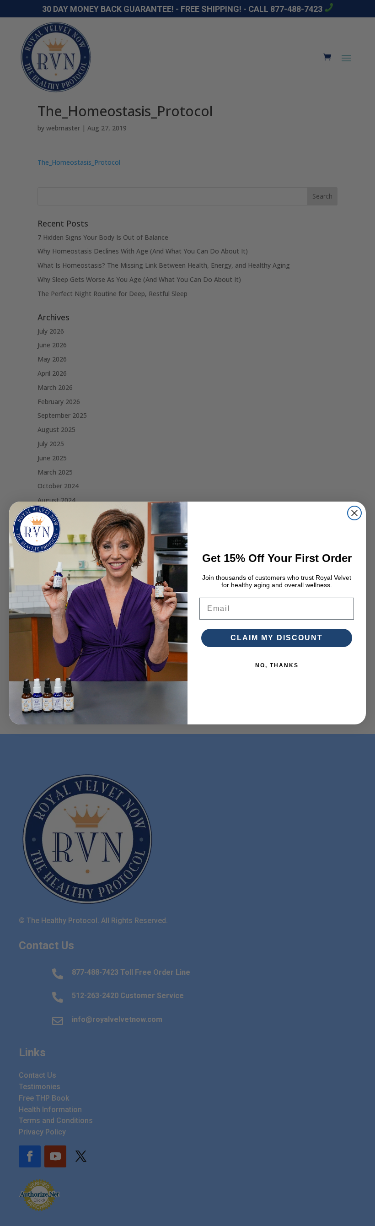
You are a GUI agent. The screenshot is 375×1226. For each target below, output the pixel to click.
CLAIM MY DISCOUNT (276, 638)
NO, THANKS (277, 665)
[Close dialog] (354, 513)
